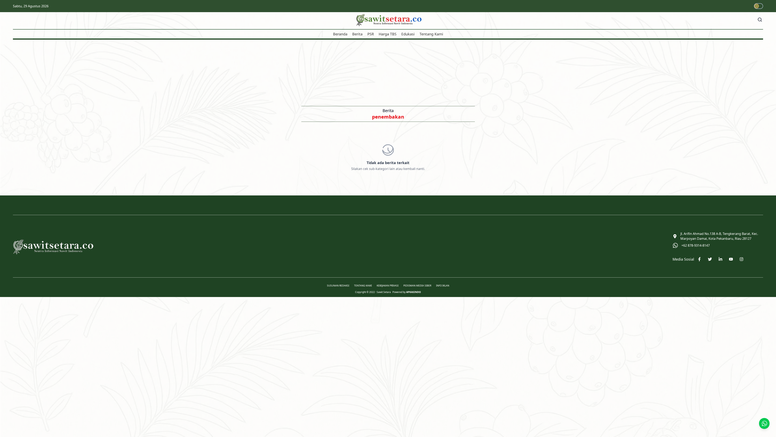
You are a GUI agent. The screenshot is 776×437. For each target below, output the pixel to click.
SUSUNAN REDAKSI (338, 285)
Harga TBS (387, 34)
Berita (357, 34)
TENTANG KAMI (363, 285)
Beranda (340, 34)
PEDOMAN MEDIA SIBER (417, 285)
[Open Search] (760, 19)
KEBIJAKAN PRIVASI (388, 285)
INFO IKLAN (442, 285)
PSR (370, 34)
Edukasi (408, 34)
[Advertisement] (388, 70)
